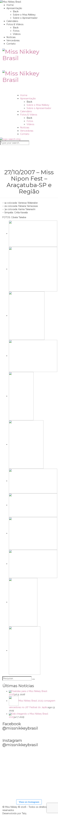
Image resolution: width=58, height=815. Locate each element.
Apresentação (14, 8)
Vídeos (16, 34)
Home (10, 5)
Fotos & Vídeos (14, 24)
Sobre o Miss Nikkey (24, 14)
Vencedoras (12, 40)
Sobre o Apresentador (25, 17)
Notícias (10, 37)
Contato (11, 43)
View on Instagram (29, 802)
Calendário (12, 21)
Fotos (16, 30)
